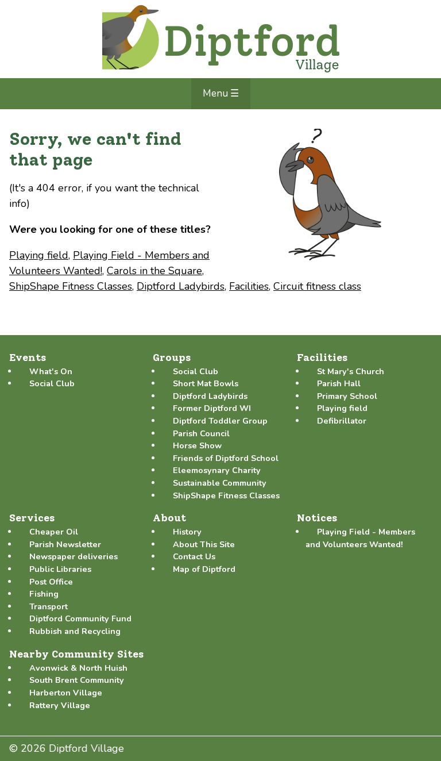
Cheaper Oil (53, 531)
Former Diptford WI (212, 408)
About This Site (204, 544)
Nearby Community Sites (76, 654)
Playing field (38, 255)
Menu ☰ (221, 93)
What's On (50, 371)
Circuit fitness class (317, 286)
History (187, 531)
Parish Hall (339, 383)
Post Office (51, 581)
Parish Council (201, 433)
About (169, 518)
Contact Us (194, 556)
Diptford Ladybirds (181, 286)
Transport (48, 606)
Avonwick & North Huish (78, 668)
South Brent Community (76, 680)
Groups (172, 357)
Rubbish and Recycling (75, 631)
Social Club (52, 383)
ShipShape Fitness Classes (70, 286)
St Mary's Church (350, 371)
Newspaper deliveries (73, 556)
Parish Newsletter (65, 544)
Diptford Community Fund (80, 618)
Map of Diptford (204, 569)
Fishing (44, 593)
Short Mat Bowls (205, 383)
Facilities (249, 286)
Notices (317, 518)
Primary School (347, 396)
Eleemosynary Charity (217, 470)
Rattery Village (59, 705)
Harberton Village (65, 692)
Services (32, 518)
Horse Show (197, 445)
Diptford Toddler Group (220, 420)
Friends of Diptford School (225, 458)
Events (27, 357)
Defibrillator (341, 420)
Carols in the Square (154, 271)
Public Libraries (60, 569)
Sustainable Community (219, 483)
